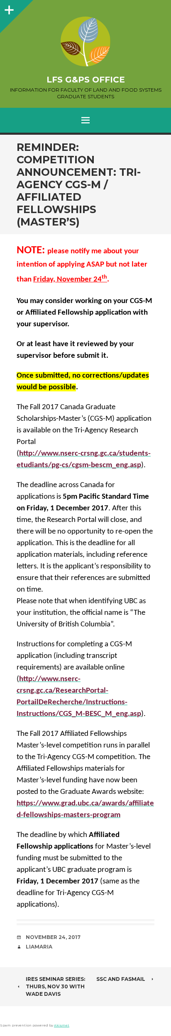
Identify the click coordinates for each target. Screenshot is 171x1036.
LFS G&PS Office (85, 80)
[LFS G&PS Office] (85, 41)
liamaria (39, 947)
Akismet (61, 1025)
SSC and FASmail (120, 979)
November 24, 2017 (53, 937)
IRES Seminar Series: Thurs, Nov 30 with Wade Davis (55, 986)
